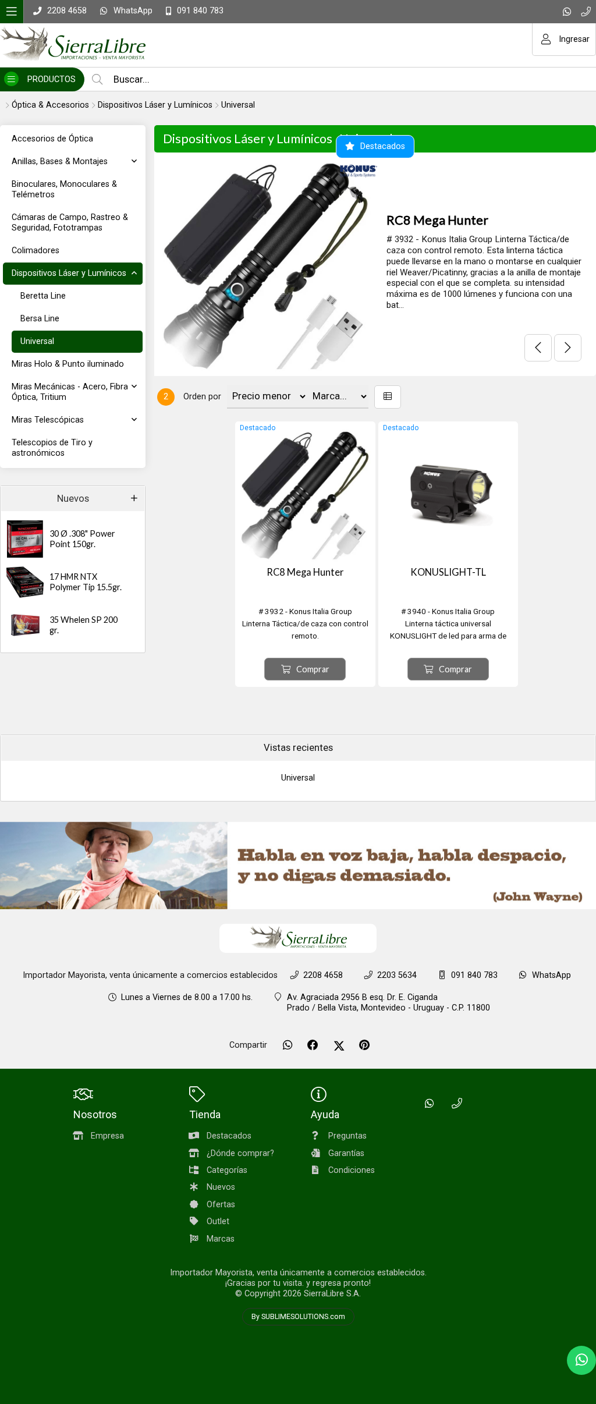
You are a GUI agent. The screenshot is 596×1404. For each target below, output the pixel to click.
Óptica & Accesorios (50, 105)
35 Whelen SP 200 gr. (83, 625)
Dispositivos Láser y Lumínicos (155, 105)
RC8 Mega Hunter (437, 220)
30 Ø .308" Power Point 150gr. (82, 539)
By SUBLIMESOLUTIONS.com (298, 1317)
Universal (238, 105)
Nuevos (73, 498)
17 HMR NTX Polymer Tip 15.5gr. (85, 582)
